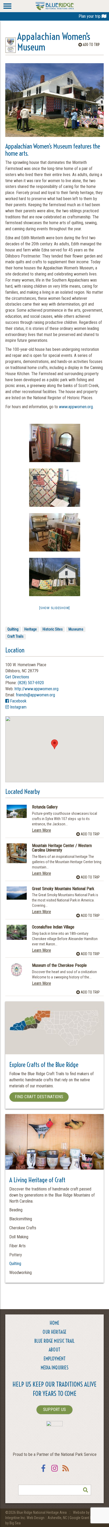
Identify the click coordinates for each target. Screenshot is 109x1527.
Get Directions (17, 676)
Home (54, 1323)
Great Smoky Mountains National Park (63, 888)
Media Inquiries (55, 1368)
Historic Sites (53, 629)
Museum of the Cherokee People (59, 965)
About (54, 1350)
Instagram (17, 707)
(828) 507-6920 (31, 682)
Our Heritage (54, 1332)
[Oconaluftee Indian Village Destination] (17, 932)
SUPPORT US (54, 1409)
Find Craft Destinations (39, 1096)
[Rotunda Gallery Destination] (17, 811)
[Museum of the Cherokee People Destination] (17, 969)
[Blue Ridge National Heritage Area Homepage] (54, 5)
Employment (55, 1359)
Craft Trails (15, 636)
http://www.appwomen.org (36, 688)
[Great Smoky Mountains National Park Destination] (17, 893)
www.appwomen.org (76, 406)
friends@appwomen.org (35, 694)
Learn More (41, 830)
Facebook (17, 700)
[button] (54, 744)
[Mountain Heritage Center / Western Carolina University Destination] (17, 853)
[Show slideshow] (54, 608)
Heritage (30, 629)
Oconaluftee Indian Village (53, 927)
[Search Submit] (86, 1490)
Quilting (13, 629)
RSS (66, 1471)
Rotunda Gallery (45, 807)
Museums (76, 629)
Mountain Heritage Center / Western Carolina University (62, 848)
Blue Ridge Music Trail (54, 1341)
